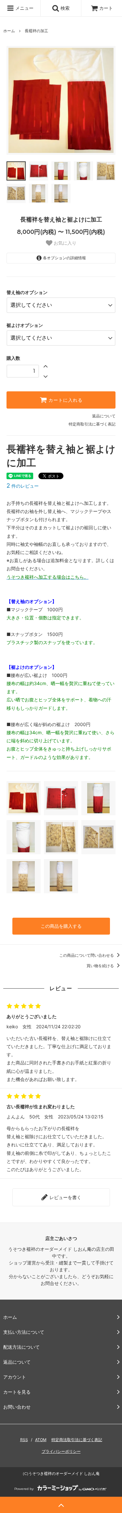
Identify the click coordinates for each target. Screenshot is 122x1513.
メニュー (24, 8)
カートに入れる (65, 400)
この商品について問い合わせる (87, 955)
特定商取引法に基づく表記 (92, 424)
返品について (103, 415)
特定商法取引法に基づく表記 (76, 1439)
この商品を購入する (61, 926)
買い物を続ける (101, 965)
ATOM (41, 1439)
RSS (24, 1439)
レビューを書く (64, 1197)
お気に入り (64, 243)
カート (106, 8)
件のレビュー (23, 486)
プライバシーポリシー (61, 1451)
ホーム (9, 30)
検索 (64, 8)
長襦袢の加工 (36, 30)
